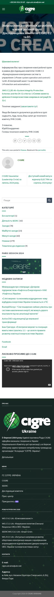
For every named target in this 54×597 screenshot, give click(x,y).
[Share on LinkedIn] (39, 141)
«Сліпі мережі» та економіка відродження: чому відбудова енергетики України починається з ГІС (25, 300)
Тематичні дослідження (13, 246)
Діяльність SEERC (10, 220)
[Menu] (3, 9)
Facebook (6, 341)
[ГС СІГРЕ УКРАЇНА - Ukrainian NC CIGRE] (27, 9)
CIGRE (32, 44)
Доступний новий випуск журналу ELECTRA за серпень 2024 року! (40, 179)
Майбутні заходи (10, 230)
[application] (27, 373)
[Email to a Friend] (29, 141)
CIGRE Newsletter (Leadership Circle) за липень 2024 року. (11, 179)
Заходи (5, 226)
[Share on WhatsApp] (15, 141)
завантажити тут (29, 106)
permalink (42, 150)
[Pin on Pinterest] (34, 141)
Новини (27, 22)
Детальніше (7, 457)
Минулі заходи (9, 236)
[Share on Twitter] (24, 141)
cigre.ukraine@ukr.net (35, 2)
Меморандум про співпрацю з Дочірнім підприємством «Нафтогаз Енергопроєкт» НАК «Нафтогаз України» (24, 290)
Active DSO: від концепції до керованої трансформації (20, 320)
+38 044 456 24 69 (17, 2)
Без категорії (8, 215)
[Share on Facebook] (20, 141)
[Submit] (49, 200)
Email (4, 347)
